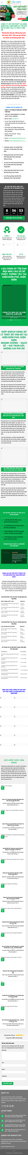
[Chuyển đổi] (2, 147)
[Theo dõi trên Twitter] (7, 1106)
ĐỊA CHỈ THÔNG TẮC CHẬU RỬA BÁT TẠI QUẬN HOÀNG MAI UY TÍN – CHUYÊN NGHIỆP (13, 947)
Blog (14, 1150)
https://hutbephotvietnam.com (17, 141)
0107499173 (15, 118)
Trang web (4, 1076)
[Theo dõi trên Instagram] (5, 1106)
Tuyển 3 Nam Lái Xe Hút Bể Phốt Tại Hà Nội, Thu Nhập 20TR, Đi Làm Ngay (13, 824)
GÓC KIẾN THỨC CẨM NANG (14, 761)
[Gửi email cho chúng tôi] (10, 1106)
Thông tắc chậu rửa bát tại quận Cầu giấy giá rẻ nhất (13, 971)
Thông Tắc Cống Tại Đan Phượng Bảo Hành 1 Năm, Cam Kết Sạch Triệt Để (13, 898)
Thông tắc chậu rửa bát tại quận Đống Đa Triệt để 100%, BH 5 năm (13, 922)
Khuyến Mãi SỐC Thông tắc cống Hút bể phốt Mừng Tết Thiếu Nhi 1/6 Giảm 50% (13, 849)
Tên (3, 1062)
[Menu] (2, 2)
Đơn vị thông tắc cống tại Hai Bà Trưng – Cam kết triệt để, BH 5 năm (13, 1020)
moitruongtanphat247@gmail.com (17, 138)
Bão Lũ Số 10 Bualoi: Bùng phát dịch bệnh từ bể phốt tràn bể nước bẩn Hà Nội (13, 800)
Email (3, 1069)
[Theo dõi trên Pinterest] (13, 1106)
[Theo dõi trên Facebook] (2, 1106)
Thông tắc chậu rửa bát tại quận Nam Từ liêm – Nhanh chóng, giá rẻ (13, 873)
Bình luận (4, 1050)
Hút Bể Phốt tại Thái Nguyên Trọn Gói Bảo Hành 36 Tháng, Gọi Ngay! (13, 996)
